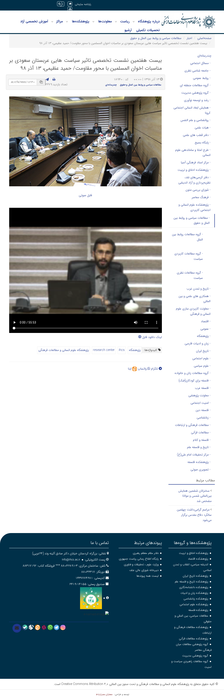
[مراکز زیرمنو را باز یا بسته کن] (52, 21)
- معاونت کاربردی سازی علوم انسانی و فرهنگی (193, 311)
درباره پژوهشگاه (149, 21)
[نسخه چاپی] (54, 79)
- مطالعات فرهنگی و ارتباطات (192, 425)
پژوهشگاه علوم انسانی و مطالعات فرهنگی (63, 350)
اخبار (189, 38)
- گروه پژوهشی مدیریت (195, 92)
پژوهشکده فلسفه (198, 610)
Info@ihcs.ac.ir (71, 559)
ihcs (122, 350)
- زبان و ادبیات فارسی (197, 343)
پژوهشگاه (135, 350)
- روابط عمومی (201, 78)
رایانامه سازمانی (83, 4)
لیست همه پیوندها (147, 576)
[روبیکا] (31, 627)
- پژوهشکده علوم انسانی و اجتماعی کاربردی (194, 207)
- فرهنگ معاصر (201, 197)
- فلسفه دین (203, 410)
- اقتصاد (205, 321)
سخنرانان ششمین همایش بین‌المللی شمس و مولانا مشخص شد (195, 496)
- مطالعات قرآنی (200, 432)
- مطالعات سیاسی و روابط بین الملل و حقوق (191, 220)
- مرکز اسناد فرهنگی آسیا (195, 162)
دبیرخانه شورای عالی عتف (144, 570)
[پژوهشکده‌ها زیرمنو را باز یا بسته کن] (67, 21)
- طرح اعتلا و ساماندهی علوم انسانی (192, 153)
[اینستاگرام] (63, 627)
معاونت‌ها (105, 21)
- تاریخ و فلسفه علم (198, 447)
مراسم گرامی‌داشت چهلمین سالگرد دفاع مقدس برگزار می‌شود (194, 515)
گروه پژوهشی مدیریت (195, 655)
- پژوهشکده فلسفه (198, 462)
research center (104, 350)
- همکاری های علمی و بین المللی (194, 299)
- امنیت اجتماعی (200, 402)
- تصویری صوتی (200, 469)
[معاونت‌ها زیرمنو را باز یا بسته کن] (93, 21)
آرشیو (128, 30)
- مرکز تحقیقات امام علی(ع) (193, 454)
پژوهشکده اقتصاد (198, 559)
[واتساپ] (50, 627)
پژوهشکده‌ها (80, 21)
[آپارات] (44, 627)
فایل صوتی (85, 195)
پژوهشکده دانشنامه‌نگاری (193, 587)
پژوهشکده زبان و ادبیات (194, 593)
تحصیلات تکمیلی (148, 30)
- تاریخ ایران (203, 350)
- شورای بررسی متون (198, 189)
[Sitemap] (70, 9)
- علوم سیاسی (202, 365)
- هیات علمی (202, 127)
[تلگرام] (56, 627)
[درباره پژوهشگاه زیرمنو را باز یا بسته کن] (134, 21)
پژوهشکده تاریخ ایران (195, 576)
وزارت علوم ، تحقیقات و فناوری (141, 564)
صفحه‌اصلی (204, 38)
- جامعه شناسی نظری (197, 70)
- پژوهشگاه (203, 336)
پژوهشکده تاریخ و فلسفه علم (191, 581)
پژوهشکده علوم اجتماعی (194, 604)
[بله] (25, 627)
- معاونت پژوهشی (199, 395)
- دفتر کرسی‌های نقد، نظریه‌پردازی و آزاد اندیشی (194, 180)
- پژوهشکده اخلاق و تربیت (194, 169)
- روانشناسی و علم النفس (195, 120)
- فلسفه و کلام (201, 439)
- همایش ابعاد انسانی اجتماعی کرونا (191, 110)
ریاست (125, 21)
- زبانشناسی (203, 417)
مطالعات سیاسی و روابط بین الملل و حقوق (155, 38)
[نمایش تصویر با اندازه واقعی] (85, 141)
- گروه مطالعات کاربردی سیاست (188, 256)
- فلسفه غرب (202, 388)
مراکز (59, 21)
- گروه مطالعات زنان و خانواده (192, 373)
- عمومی (205, 328)
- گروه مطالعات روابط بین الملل (187, 237)
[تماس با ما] (16, 628)
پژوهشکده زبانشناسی (196, 598)
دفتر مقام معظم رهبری (146, 553)
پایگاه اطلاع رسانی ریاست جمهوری (139, 559)
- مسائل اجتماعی (200, 63)
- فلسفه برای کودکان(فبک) (194, 380)
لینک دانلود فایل (151, 337)
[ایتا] (37, 627)
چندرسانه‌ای (111, 85)
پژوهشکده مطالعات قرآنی (193, 638)
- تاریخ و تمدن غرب (198, 288)
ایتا (130, 368)
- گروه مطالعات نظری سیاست (190, 275)
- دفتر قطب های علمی (196, 135)
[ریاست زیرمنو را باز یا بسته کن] (116, 21)
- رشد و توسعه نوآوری (197, 100)
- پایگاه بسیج (202, 142)
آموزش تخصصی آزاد (34, 21)
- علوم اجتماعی (201, 358)
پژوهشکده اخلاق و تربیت (193, 553)
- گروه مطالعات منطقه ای (195, 85)
